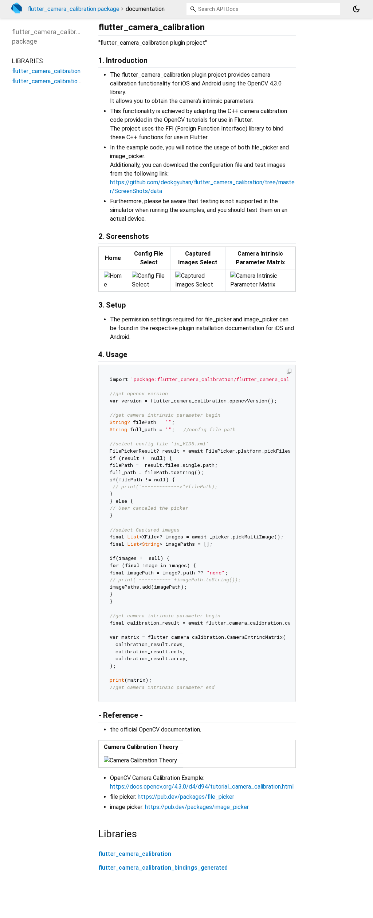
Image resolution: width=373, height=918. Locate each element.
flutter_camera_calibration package (73, 8)
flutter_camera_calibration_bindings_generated (163, 867)
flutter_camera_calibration (134, 853)
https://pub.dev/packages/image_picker (197, 806)
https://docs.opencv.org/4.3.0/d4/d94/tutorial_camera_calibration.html (202, 786)
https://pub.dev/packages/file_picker (186, 796)
